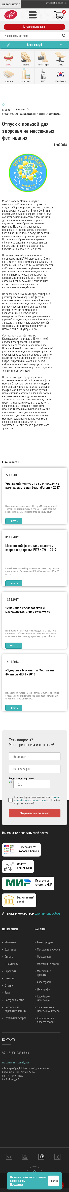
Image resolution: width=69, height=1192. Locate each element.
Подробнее (16, 1184)
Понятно (53, 1181)
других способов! (48, 913)
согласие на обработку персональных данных (37, 799)
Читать (14, 521)
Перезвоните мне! (34, 813)
